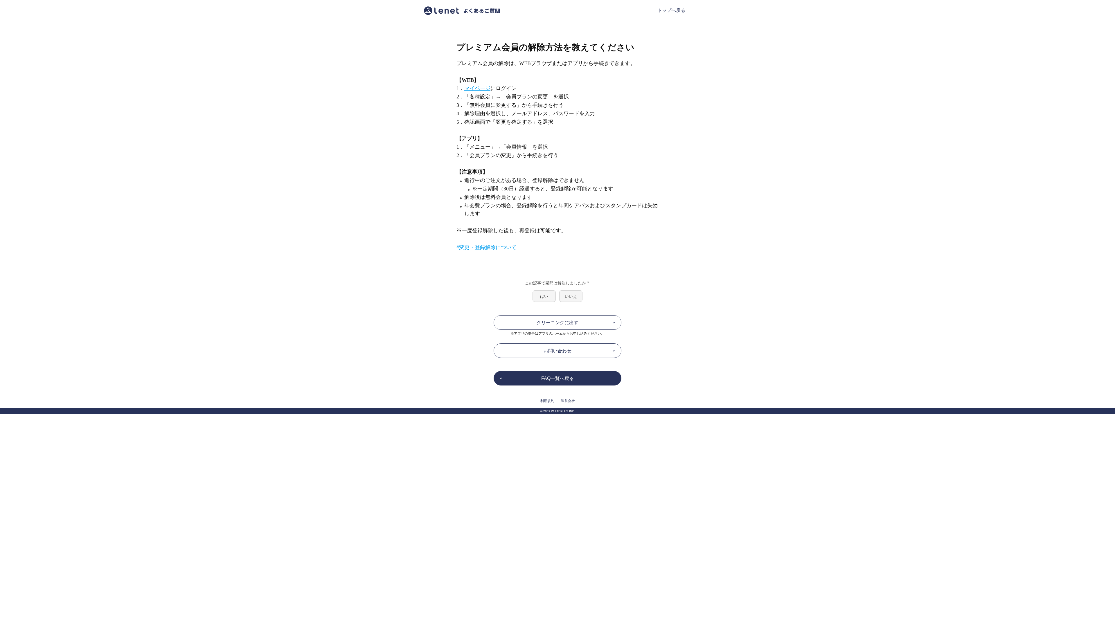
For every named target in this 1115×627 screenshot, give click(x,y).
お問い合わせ (557, 350)
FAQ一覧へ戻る (557, 378)
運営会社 (568, 401)
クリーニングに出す (557, 322)
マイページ (477, 88)
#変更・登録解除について (486, 247)
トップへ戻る (671, 10)
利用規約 (547, 401)
